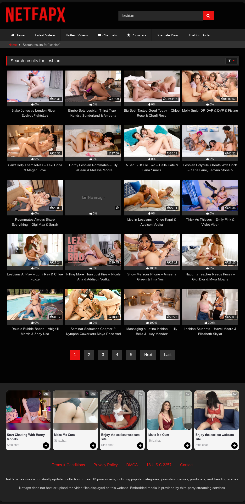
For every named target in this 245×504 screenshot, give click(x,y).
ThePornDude (199, 35)
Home (20, 35)
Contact (186, 465)
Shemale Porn (167, 35)
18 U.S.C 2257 (159, 465)
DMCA (132, 465)
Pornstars (139, 35)
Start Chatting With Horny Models (26, 437)
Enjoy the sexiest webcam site (121, 437)
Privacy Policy (106, 465)
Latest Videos (45, 35)
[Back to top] (230, 489)
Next (148, 355)
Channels (109, 35)
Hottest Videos (77, 35)
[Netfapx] (55, 15)
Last (167, 355)
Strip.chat (13, 445)
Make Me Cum (64, 435)
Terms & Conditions (68, 465)
